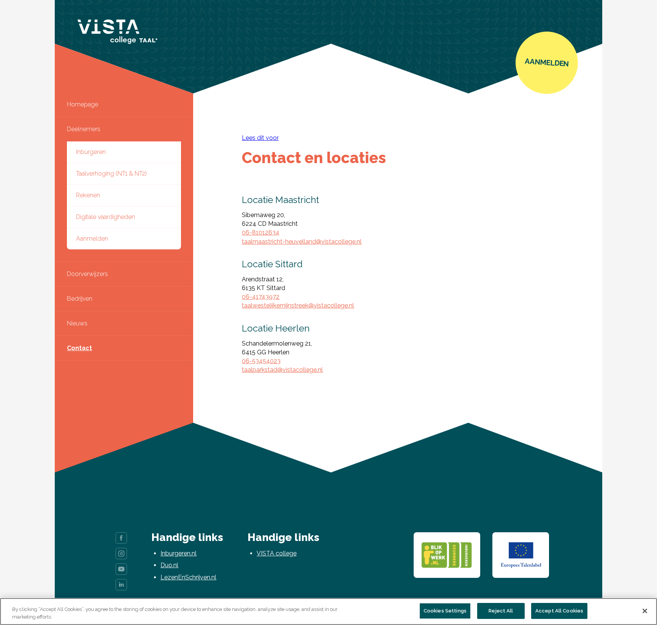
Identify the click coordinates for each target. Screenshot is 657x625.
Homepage (82, 104)
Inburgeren (91, 151)
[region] (328, 611)
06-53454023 (261, 361)
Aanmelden (92, 238)
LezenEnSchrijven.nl (188, 577)
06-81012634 (260, 232)
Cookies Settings (445, 611)
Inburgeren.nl (178, 553)
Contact (79, 348)
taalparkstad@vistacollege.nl (282, 369)
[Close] (644, 611)
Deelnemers (83, 129)
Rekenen (88, 195)
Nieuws (77, 323)
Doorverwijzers (87, 274)
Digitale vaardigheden (105, 216)
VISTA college (277, 553)
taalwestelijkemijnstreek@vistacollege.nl (298, 305)
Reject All (501, 611)
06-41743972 (260, 296)
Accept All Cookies (559, 611)
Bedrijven (79, 298)
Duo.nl (169, 565)
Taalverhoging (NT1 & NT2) (111, 173)
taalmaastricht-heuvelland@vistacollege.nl (302, 241)
